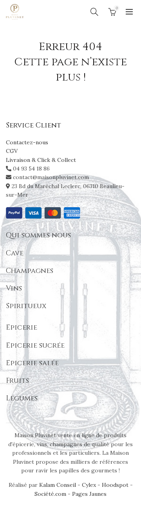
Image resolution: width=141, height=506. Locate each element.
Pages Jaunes (89, 493)
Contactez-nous (27, 142)
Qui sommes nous (38, 235)
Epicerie (21, 327)
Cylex (89, 484)
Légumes (22, 398)
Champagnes (29, 271)
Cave (15, 253)
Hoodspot (115, 484)
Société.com (50, 493)
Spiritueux (26, 306)
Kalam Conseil (58, 484)
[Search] (94, 12)
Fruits (17, 381)
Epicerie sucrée (35, 345)
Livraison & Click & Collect (41, 159)
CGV (12, 150)
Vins (14, 288)
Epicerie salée (32, 363)
